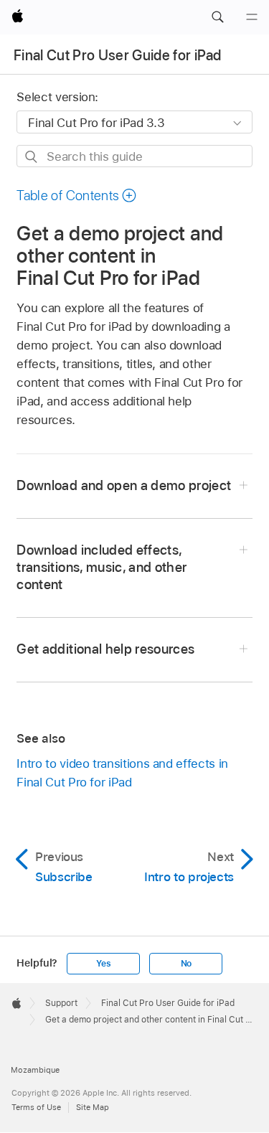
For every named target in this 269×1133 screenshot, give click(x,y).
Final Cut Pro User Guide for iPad (117, 55)
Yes (103, 964)
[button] (217, 17)
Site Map (92, 1107)
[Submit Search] (31, 156)
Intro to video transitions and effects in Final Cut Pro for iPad (121, 772)
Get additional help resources (105, 649)
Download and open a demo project (123, 485)
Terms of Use (36, 1107)
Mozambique (35, 1070)
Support (61, 1003)
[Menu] (252, 17)
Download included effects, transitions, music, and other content (101, 567)
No (186, 964)
